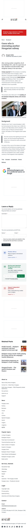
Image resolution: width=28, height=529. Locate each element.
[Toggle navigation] (2, 19)
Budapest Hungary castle (8, 456)
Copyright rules (5, 488)
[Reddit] (19, 526)
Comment (5, 213)
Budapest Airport (6, 437)
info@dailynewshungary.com (9, 505)
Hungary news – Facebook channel (10, 481)
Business (4, 408)
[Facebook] (4, 526)
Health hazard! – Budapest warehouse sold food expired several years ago (10, 348)
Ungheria (4, 425)
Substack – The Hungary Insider (10, 478)
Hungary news (5, 403)
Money (20, 159)
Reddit (3, 474)
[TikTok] (12, 526)
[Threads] (22, 526)
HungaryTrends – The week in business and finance (9, 369)
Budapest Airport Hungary (8, 451)
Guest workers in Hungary (8, 444)
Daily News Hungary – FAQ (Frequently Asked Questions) (13, 388)
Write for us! (5, 393)
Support (4, 395)
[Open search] (25, 19)
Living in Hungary (6, 435)
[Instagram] (7, 526)
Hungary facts (5, 449)
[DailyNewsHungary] (14, 19)
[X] (9, 526)
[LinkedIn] (2, 526)
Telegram (4, 471)
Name (4, 233)
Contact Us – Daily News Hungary (10, 385)
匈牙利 (3, 427)
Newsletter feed (6, 466)
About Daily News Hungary (8, 382)
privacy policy (14, 278)
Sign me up (21, 276)
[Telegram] (17, 526)
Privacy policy (5, 491)
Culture (3, 415)
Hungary (7, 159)
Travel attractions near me (8, 442)
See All (24, 341)
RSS (3, 476)
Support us (10, 294)
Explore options (11, 257)
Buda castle (5, 459)
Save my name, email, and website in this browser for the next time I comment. (14, 239)
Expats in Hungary (6, 447)
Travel (3, 410)
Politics (3, 406)
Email (16, 233)
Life (3, 413)
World (3, 420)
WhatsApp (4, 469)
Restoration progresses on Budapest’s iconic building (10, 361)
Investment (14, 159)
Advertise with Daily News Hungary (11, 496)
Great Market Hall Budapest (9, 454)
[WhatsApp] (14, 526)
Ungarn (3, 422)
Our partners (5, 391)
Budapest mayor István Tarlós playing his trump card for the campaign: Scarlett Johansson (14, 355)
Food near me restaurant (8, 440)
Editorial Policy (5, 493)
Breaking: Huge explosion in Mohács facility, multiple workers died (13, 32)
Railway (4, 162)
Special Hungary (6, 417)
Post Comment (6, 244)
